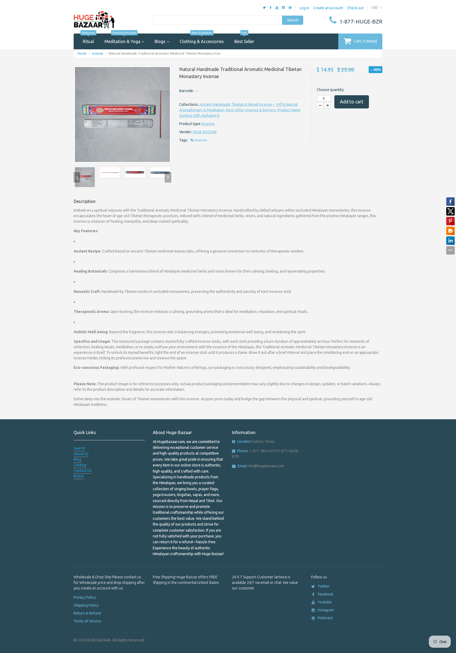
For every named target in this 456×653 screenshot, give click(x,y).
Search (292, 20)
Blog (77, 459)
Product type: (190, 124)
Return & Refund (87, 613)
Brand (78, 476)
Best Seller (244, 39)
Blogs (160, 41)
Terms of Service (87, 621)
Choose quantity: (330, 90)
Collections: (189, 104)
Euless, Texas (255, 441)
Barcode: (186, 91)
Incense (97, 53)
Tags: (183, 140)
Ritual (88, 39)
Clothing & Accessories (202, 39)
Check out (355, 8)
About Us (81, 454)
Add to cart (351, 101)
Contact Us (83, 470)
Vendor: (185, 132)
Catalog (80, 465)
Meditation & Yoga (122, 39)
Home (82, 53)
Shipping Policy (86, 605)
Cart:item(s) (365, 41)
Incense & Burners (260, 110)
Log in (304, 8)
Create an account (328, 8)
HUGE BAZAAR (205, 132)
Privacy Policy (85, 597)
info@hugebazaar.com (261, 466)
